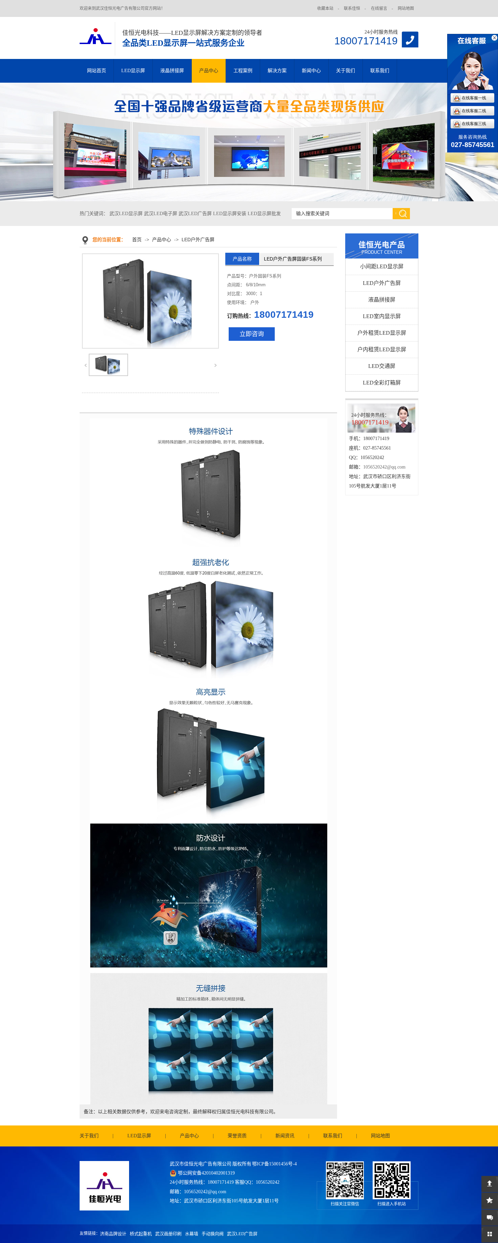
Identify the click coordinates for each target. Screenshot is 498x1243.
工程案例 (242, 70)
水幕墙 (191, 1233)
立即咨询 (252, 334)
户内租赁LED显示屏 (381, 349)
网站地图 (406, 8)
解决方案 (277, 70)
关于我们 (345, 70)
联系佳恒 (352, 8)
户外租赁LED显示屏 (381, 333)
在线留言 (379, 8)
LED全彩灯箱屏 (382, 383)
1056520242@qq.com (384, 467)
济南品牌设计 (113, 1233)
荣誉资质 (237, 1135)
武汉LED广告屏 (242, 1233)
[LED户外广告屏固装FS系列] (108, 374)
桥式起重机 (141, 1233)
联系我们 (379, 70)
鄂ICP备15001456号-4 (274, 1163)
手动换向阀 (213, 1233)
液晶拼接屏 (172, 70)
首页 (137, 239)
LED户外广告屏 (198, 239)
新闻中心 (311, 70)
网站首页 (96, 70)
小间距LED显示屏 (381, 266)
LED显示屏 (133, 70)
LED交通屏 (381, 366)
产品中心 (208, 70)
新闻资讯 (284, 1135)
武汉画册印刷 (168, 1233)
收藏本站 (325, 8)
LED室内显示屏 (382, 316)
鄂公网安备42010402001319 (206, 1173)
